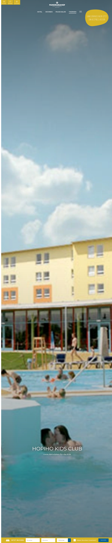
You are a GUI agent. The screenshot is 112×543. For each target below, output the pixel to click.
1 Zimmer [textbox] (61, 540)
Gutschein (16, 3)
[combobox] (64, 540)
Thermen (72, 12)
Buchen (4, 3)
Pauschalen (61, 12)
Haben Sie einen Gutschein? (86, 540)
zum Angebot (96, 17)
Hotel (39, 12)
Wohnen (48, 12)
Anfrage (10, 3)
